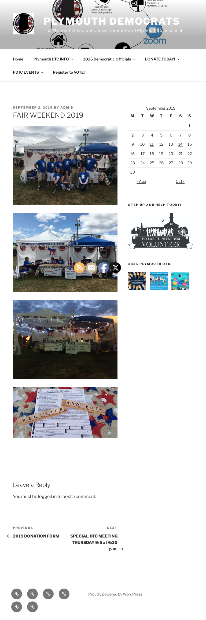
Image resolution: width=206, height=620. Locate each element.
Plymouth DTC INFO (51, 59)
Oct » (180, 181)
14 (180, 144)
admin (67, 107)
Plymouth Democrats (112, 21)
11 (152, 144)
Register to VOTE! (69, 72)
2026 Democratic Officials (107, 59)
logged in (47, 496)
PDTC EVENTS (26, 72)
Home (18, 59)
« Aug (141, 181)
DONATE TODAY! (160, 59)
